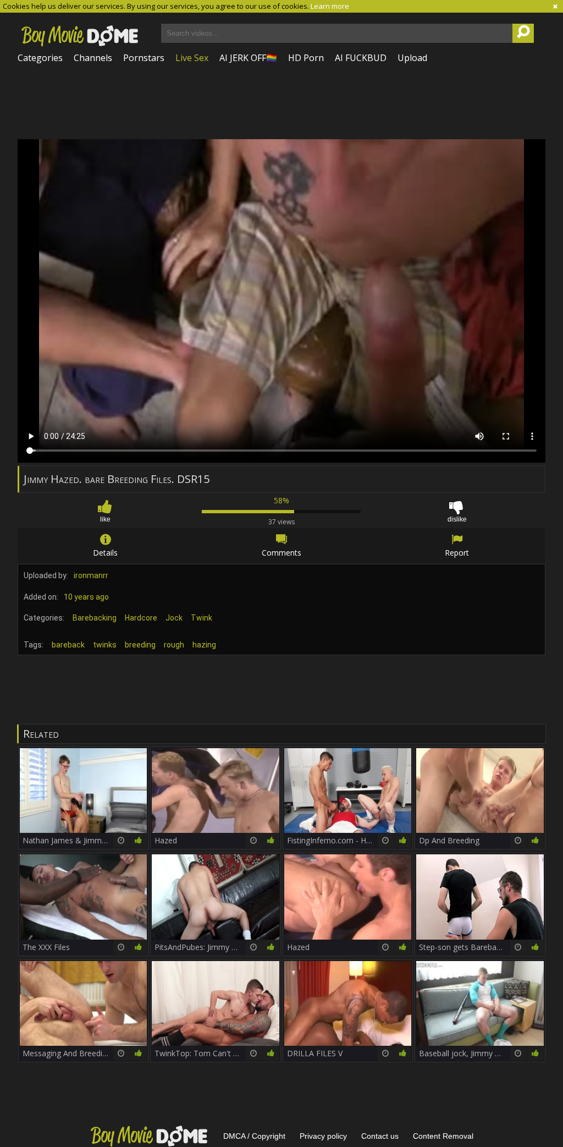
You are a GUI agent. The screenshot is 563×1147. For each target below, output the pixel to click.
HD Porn (306, 58)
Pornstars (143, 58)
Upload (412, 58)
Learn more (330, 6)
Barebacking (95, 617)
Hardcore (141, 617)
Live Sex (191, 58)
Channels (93, 58)
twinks (105, 644)
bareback (68, 644)
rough (174, 644)
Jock (174, 617)
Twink (201, 617)
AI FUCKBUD (361, 58)
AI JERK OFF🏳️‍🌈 (248, 58)
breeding (140, 644)
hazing (204, 644)
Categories (40, 58)
